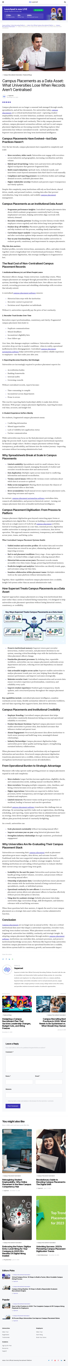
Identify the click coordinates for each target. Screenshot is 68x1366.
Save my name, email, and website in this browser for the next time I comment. (31, 1101)
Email (37, 1076)
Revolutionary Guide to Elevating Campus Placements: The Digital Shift (51, 1182)
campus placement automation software (28, 498)
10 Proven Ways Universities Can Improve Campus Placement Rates (36, 1318)
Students (5, 1342)
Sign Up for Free (7, 1345)
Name (8, 1076)
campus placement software (24, 293)
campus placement (48, 195)
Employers (39, 1328)
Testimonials (6, 1337)
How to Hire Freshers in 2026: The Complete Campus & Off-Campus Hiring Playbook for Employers (38, 1307)
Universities (6, 1328)
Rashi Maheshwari (43, 1255)
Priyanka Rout (7, 1259)
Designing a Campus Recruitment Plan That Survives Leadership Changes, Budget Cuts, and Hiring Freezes (16, 1024)
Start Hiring (39, 1334)
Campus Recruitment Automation (13, 75)
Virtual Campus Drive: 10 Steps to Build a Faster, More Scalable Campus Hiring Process (37, 1278)
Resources (5, 1348)
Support (4, 1351)
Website (8, 1089)
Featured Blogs (27, 75)
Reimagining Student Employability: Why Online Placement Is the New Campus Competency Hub (16, 1183)
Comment (10, 1052)
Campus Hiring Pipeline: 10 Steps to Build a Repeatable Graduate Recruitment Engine (34, 1290)
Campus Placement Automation (12, 1176)
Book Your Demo (41, 1337)
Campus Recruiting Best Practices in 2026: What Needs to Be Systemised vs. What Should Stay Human (52, 1022)
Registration (5, 1334)
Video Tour (5, 1332)
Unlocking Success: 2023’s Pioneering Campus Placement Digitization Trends (50, 1248)
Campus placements (10, 925)
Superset (10, 95)
